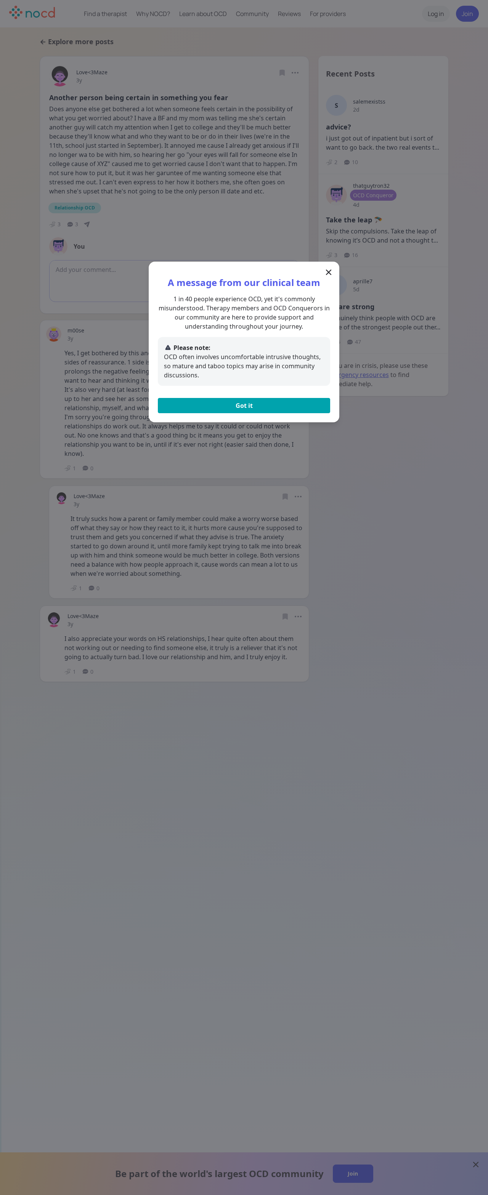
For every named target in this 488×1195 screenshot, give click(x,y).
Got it (244, 405)
